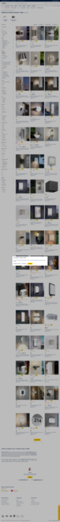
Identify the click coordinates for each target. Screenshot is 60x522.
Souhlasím (30, 263)
